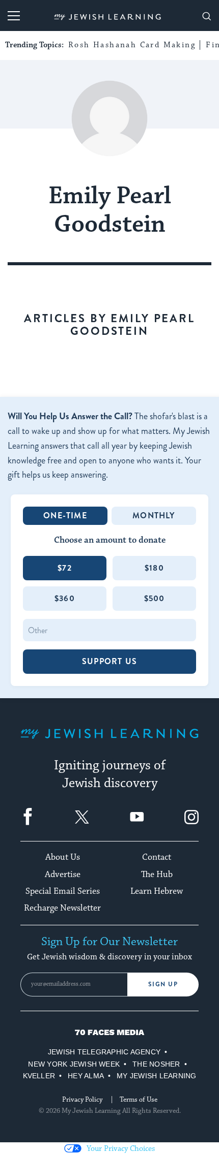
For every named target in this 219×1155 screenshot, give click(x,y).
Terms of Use (138, 1100)
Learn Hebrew (156, 891)
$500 (154, 598)
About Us (62, 857)
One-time (65, 515)
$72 (65, 568)
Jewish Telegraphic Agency (104, 1052)
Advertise (62, 874)
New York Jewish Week (74, 1064)
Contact (156, 857)
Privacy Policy (82, 1100)
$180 (154, 568)
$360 (64, 598)
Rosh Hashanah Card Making (132, 45)
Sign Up (163, 984)
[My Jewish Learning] (109, 741)
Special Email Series (62, 891)
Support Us (109, 661)
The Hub (157, 874)
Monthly (153, 515)
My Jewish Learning (156, 1076)
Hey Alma (86, 1076)
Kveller (39, 1076)
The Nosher (156, 1064)
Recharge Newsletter (62, 908)
